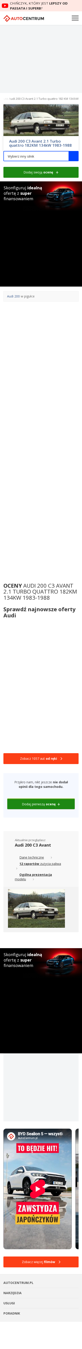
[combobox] (41, 156)
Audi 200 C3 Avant (33, 845)
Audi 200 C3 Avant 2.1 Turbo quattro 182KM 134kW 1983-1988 (40, 143)
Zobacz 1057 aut (38, 758)
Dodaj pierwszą (39, 804)
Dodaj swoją (38, 172)
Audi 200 (13, 296)
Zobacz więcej (38, 1262)
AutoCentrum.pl (23, 18)
